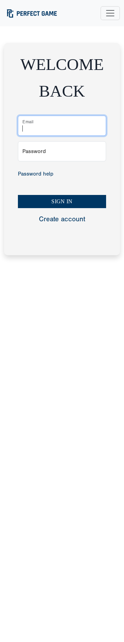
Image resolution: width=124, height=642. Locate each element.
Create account (62, 219)
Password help (35, 174)
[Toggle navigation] (110, 13)
